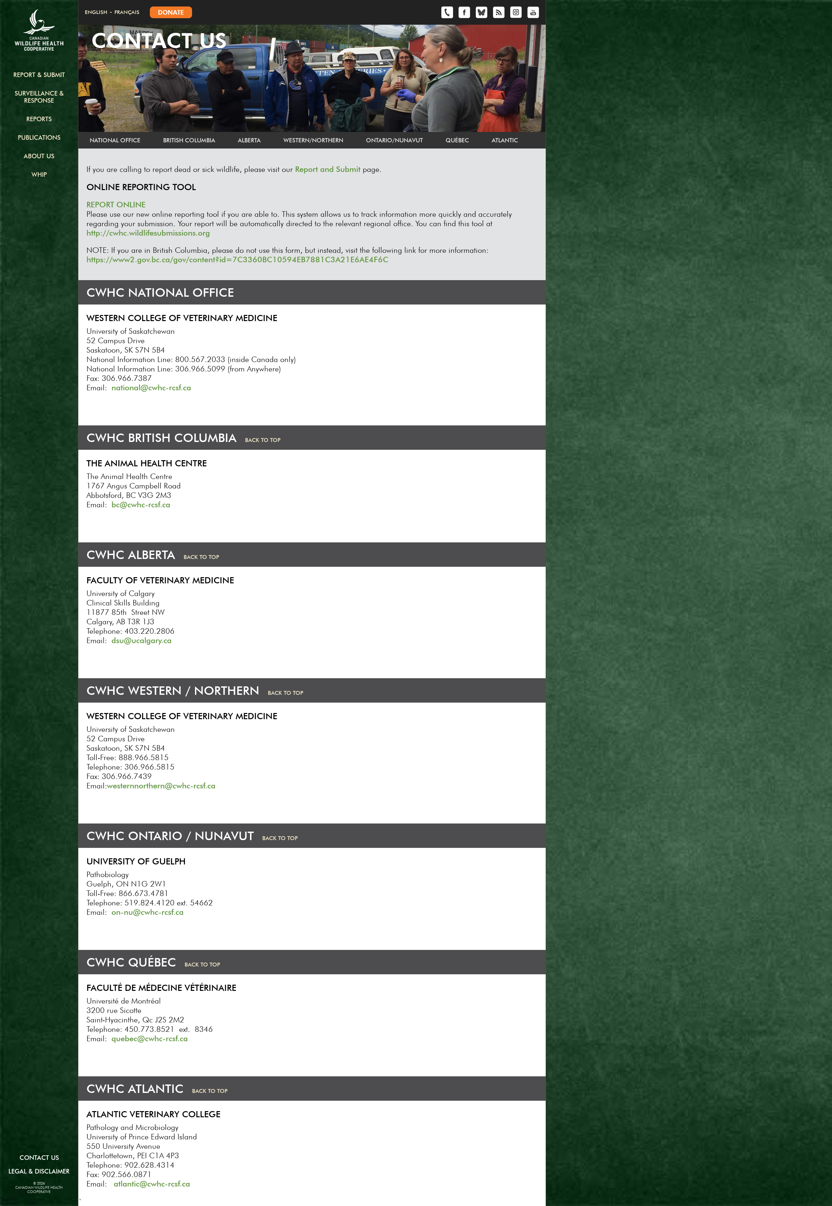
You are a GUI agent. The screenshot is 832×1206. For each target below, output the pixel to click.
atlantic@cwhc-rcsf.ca (152, 1183)
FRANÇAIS (126, 12)
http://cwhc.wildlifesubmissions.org (148, 233)
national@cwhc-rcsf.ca (151, 387)
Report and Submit (327, 169)
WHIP (39, 174)
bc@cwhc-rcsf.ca (140, 504)
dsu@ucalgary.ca (141, 640)
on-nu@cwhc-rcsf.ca (147, 912)
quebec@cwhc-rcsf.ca (149, 1038)
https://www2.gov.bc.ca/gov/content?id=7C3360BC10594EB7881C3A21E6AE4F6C (237, 259)
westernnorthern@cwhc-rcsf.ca (161, 785)
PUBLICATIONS (39, 137)
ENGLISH (96, 12)
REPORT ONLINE (116, 204)
